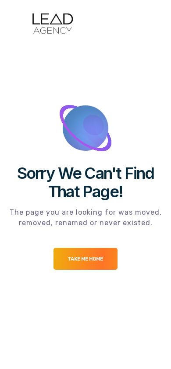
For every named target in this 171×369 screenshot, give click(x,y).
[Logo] (52, 23)
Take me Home (85, 259)
